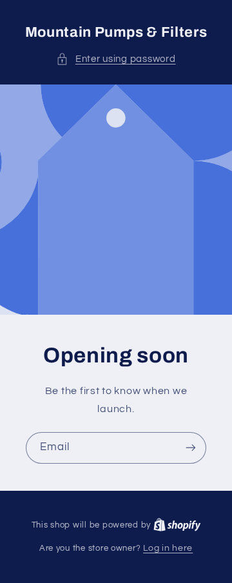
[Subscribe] (191, 448)
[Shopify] (177, 524)
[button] (115, 59)
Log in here (168, 548)
